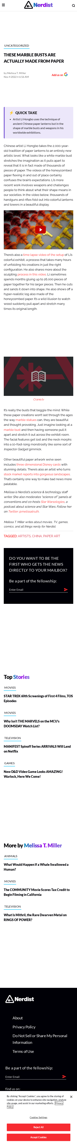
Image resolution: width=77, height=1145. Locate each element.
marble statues (26, 420)
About (18, 1017)
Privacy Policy (24, 1026)
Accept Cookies (38, 1137)
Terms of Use (23, 1051)
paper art (51, 536)
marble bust (12, 430)
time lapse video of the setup (43, 255)
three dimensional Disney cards (38, 464)
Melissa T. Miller (16, 73)
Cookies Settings (38, 1117)
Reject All (38, 1127)
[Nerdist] (38, 5)
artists (24, 536)
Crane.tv (38, 399)
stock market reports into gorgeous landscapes (37, 474)
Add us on (56, 75)
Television (12, 738)
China (37, 536)
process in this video (32, 274)
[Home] (19, 1001)
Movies (10, 687)
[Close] (71, 1097)
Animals (10, 856)
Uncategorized (16, 45)
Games (9, 763)
